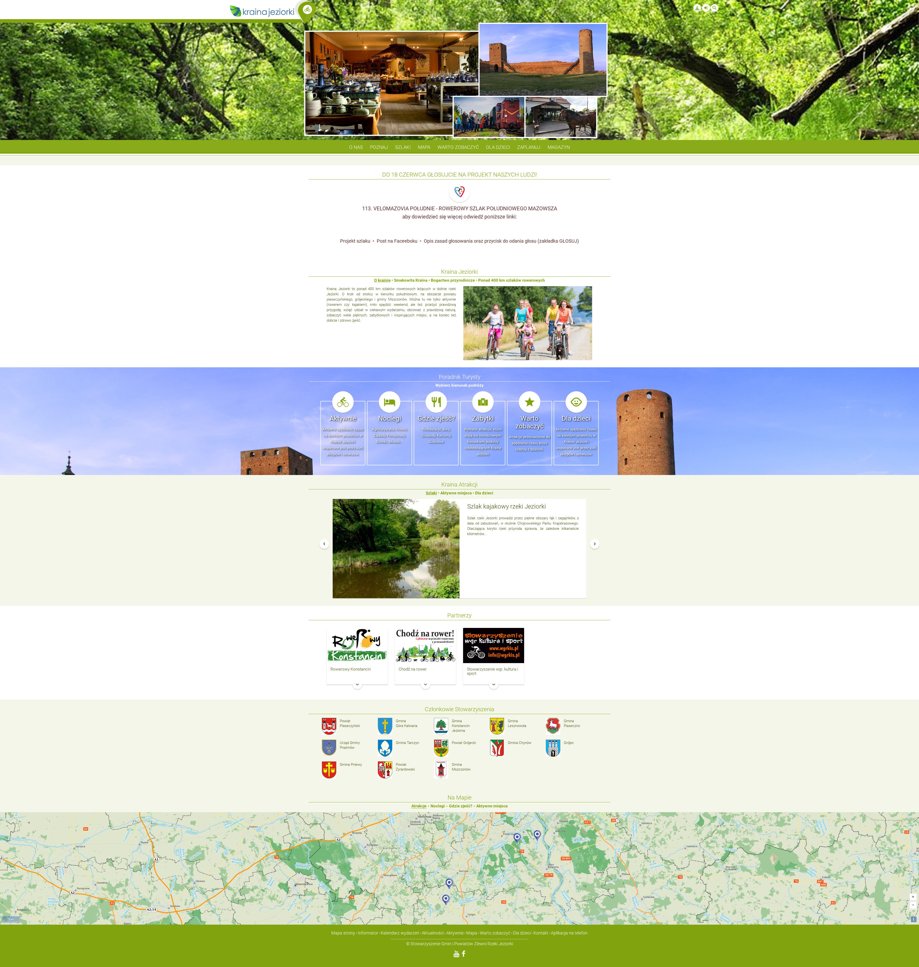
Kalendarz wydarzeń (400, 932)
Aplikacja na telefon (569, 932)
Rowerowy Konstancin (351, 669)
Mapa (471, 932)
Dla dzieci (522, 932)
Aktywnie (455, 932)
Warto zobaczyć (495, 932)
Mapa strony (343, 932)
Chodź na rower (413, 669)
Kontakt (540, 932)
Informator (368, 932)
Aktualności (433, 932)
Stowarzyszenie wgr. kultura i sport (492, 671)
